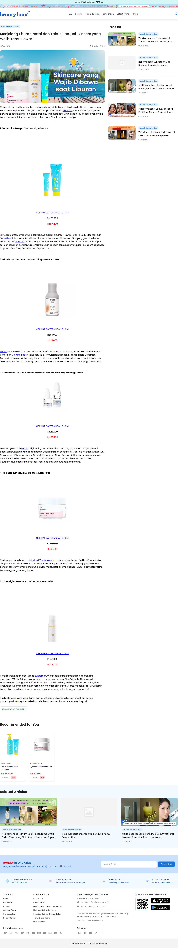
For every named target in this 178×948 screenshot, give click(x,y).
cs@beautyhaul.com (96, 906)
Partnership (8, 902)
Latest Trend (123, 14)
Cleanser (19, 241)
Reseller (6, 906)
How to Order (38, 902)
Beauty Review (9, 918)
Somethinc (6, 238)
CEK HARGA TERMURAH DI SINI (52, 212)
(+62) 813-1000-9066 (100, 902)
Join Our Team (9, 910)
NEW (70, 14)
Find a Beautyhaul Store (162, 882)
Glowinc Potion (20, 354)
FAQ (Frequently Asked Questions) (47, 906)
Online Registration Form (118, 882)
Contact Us (38, 898)
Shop (135, 14)
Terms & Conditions (41, 918)
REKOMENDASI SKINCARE (13, 709)
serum (24, 448)
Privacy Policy (39, 922)
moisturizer (32, 560)
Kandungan (108, 14)
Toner (3, 351)
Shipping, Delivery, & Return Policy (47, 914)
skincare (67, 110)
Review (78, 14)
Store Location (9, 914)
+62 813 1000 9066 (19, 882)
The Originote (46, 560)
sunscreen (40, 675)
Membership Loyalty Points (44, 910)
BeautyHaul (21, 701)
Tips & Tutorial (92, 14)
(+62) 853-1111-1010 (95, 920)
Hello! (5, 898)
